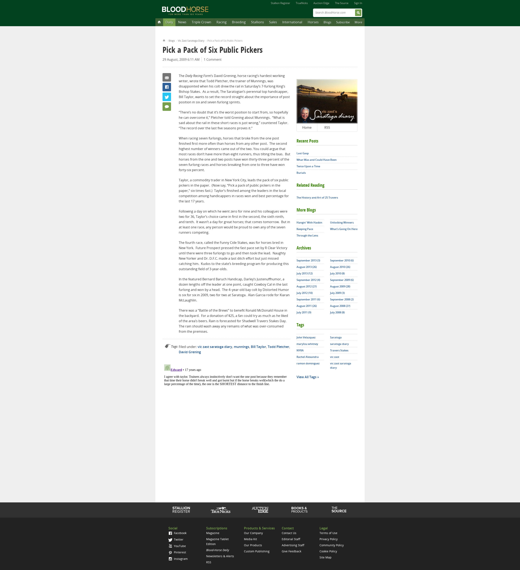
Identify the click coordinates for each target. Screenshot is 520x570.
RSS (327, 127)
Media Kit (250, 539)
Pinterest (179, 552)
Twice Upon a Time (308, 166)
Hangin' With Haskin (309, 222)
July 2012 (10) (305, 293)
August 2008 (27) (340, 306)
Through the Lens (307, 235)
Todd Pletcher (278, 346)
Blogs (327, 22)
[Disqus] (226, 413)
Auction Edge (321, 3)
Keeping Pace (305, 229)
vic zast (334, 357)
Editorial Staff (291, 539)
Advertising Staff (293, 545)
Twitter (166, 97)
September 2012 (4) (308, 280)
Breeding (239, 22)
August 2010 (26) (340, 267)
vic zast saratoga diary (215, 346)
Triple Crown (201, 22)
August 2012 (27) (307, 286)
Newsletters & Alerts (220, 556)
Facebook (166, 87)
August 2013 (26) (307, 267)
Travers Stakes (339, 350)
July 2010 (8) (337, 273)
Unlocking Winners (342, 222)
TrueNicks (302, 3)
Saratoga (336, 337)
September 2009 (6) (342, 280)
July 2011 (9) (304, 312)
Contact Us (289, 533)
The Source (341, 3)
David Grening (190, 352)
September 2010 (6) (342, 260)
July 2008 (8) (337, 312)
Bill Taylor (258, 346)
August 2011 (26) (307, 306)
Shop (299, 510)
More (358, 22)
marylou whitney (307, 344)
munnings (241, 346)
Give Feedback (291, 551)
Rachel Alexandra (308, 357)
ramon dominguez (308, 363)
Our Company (253, 533)
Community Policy (332, 545)
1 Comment (213, 59)
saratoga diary (339, 344)
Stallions (257, 22)
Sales (273, 22)
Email (166, 77)
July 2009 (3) (337, 293)
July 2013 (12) (305, 273)
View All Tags (306, 377)
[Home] (159, 21)
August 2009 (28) (340, 286)
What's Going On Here (344, 229)
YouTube (179, 546)
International (292, 22)
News (182, 22)
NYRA (300, 350)
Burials (301, 173)
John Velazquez (306, 337)
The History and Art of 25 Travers (317, 197)
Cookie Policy (328, 551)
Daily (169, 22)
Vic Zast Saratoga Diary (191, 40)
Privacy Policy (329, 539)
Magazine (212, 533)
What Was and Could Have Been (317, 160)
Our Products (253, 545)
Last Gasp (303, 153)
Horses (313, 22)
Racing (222, 22)
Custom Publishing (257, 551)
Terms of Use (328, 533)
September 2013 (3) (308, 260)
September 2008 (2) (342, 299)
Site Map (326, 557)
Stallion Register (280, 3)
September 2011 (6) (308, 299)
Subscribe (343, 22)
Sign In (358, 3)
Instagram (180, 559)
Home (164, 40)
